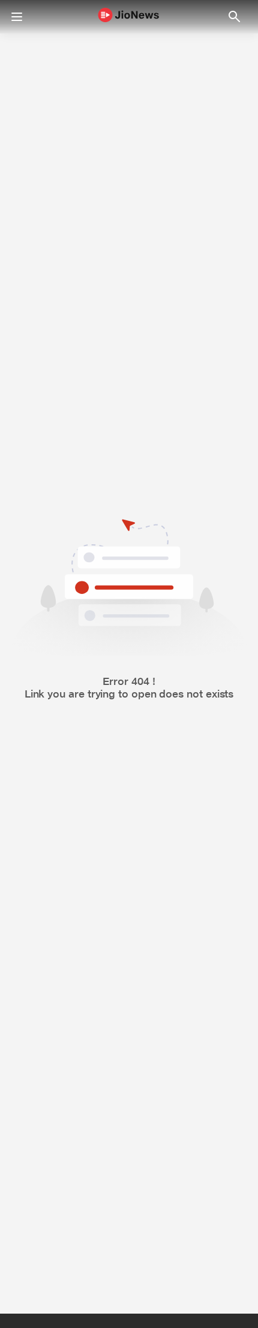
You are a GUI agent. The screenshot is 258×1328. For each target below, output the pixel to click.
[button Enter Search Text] (234, 16)
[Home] (129, 17)
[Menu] (17, 16)
